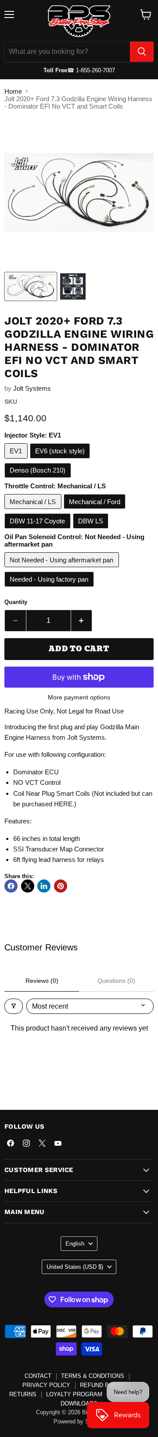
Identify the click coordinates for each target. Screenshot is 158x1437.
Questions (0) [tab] (116, 980)
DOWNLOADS (79, 1403)
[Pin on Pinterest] (60, 886)
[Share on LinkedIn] (43, 886)
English (74, 1243)
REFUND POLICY (103, 1385)
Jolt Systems (32, 388)
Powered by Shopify (79, 1421)
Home (13, 91)
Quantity (15, 602)
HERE (63, 804)
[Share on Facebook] (11, 886)
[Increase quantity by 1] (82, 621)
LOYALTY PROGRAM (74, 1394)
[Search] (142, 52)
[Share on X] (27, 886)
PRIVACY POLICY (46, 1385)
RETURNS (22, 1394)
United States (75, 1267)
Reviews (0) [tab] (41, 980)
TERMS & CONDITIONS (92, 1376)
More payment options (79, 697)
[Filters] (13, 1006)
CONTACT (38, 1376)
